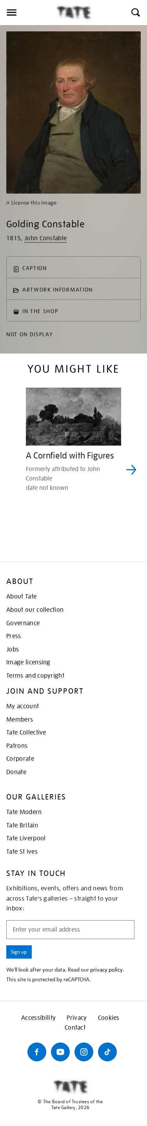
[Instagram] (83, 1052)
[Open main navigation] (28, 12)
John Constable (45, 238)
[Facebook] (36, 1052)
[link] (31, 202)
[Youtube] (60, 1052)
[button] (135, 12)
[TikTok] (107, 1052)
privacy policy (106, 969)
